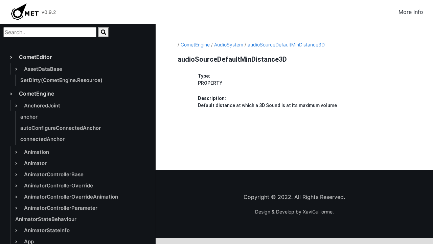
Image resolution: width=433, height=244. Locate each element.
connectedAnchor (42, 139)
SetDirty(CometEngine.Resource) (61, 80)
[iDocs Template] (24, 12)
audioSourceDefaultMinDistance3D (286, 44)
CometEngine (195, 44)
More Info (410, 11)
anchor (29, 117)
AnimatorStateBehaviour (45, 219)
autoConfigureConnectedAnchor (60, 128)
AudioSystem (228, 44)
